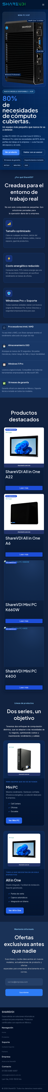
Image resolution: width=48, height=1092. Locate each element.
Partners (5, 1051)
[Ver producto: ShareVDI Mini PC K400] (24, 647)
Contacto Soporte (8, 1047)
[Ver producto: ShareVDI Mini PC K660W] (24, 580)
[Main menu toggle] (43, 4)
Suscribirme (24, 992)
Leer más (24, 488)
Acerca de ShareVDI (9, 1061)
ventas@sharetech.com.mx (11, 1075)
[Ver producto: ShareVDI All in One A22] (24, 447)
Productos (5, 1037)
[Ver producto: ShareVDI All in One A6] (24, 514)
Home (4, 1032)
